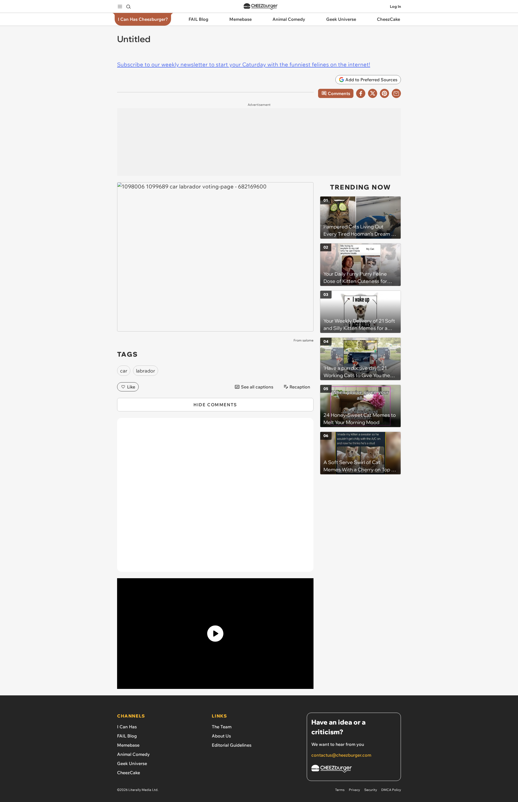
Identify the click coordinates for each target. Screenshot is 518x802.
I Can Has (127, 726)
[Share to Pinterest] (384, 93)
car (123, 371)
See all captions (257, 387)
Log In (395, 6)
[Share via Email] (396, 93)
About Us (221, 736)
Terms (340, 790)
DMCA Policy (391, 790)
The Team (221, 726)
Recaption (299, 387)
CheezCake (128, 772)
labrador (145, 371)
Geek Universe (132, 763)
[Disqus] (215, 497)
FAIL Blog (127, 736)
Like (131, 387)
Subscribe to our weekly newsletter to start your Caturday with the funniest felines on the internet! (243, 64)
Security (370, 790)
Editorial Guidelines (231, 745)
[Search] (128, 6)
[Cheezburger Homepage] (260, 6)
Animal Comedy (133, 754)
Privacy (354, 790)
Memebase (128, 745)
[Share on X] (372, 93)
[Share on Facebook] (360, 93)
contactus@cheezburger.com (341, 755)
